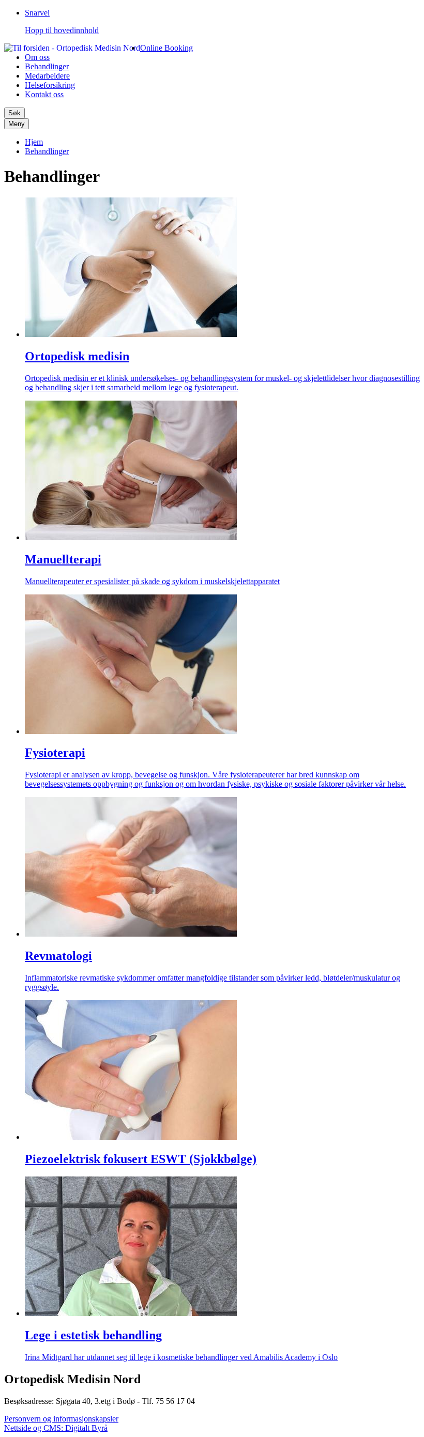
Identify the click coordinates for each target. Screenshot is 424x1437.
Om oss (37, 57)
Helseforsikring (50, 85)
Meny (16, 124)
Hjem (34, 141)
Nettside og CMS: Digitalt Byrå (56, 1428)
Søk (14, 113)
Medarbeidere (47, 75)
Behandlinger (47, 66)
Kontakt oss (44, 94)
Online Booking (166, 47)
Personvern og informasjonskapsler (61, 1418)
